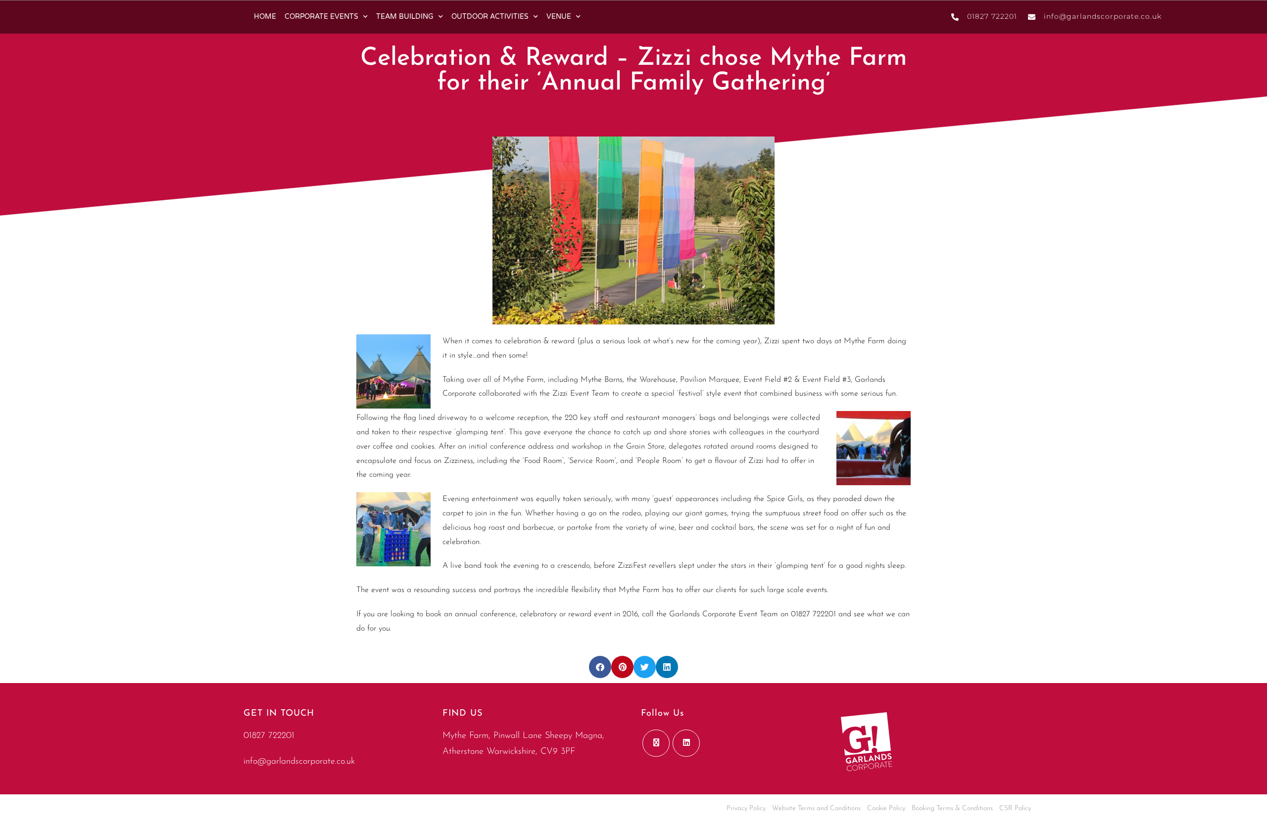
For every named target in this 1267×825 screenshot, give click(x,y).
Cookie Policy (886, 808)
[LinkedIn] (686, 743)
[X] (656, 743)
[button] (600, 667)
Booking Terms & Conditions (952, 808)
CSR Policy (1015, 808)
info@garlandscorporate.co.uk (299, 761)
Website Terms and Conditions (816, 808)
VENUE (558, 16)
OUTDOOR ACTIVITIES (490, 16)
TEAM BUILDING (405, 16)
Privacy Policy (746, 808)
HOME (265, 16)
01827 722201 (269, 736)
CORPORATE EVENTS (321, 16)
